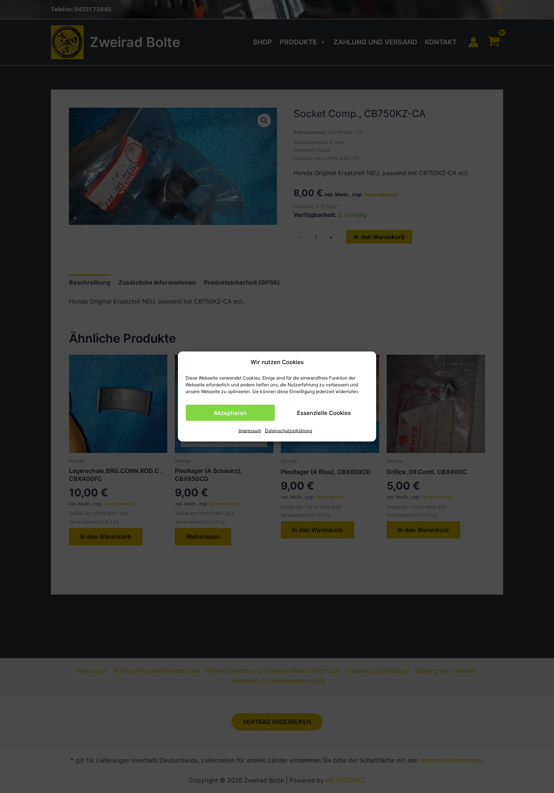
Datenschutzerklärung (288, 430)
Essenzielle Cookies (324, 412)
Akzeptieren (230, 412)
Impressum (250, 430)
